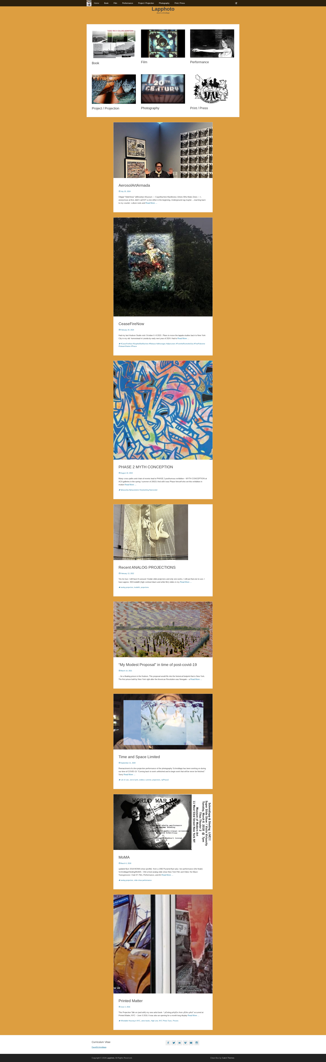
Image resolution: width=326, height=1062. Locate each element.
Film (115, 3)
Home (96, 3)
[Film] (163, 43)
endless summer (145, 780)
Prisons (175, 1021)
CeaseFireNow (131, 324)
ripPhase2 (165, 780)
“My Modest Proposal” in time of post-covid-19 (158, 665)
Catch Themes (228, 1058)
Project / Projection (146, 3)
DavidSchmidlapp (99, 1047)
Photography (164, 3)
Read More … (151, 203)
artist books (145, 1021)
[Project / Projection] (114, 89)
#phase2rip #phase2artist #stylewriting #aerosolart (139, 490)
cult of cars (125, 780)
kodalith (137, 587)
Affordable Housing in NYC (130, 1021)
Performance (127, 3)
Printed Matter (131, 1001)
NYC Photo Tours (165, 1021)
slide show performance (143, 880)
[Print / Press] (212, 89)
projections (145, 587)
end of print (134, 780)
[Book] (114, 44)
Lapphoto (163, 9)
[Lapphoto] (89, 3)
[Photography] (163, 88)
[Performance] (212, 43)
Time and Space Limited (139, 757)
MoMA (124, 857)
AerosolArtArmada (134, 185)
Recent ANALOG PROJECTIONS (147, 567)
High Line (154, 1021)
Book (106, 3)
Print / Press (180, 3)
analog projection (127, 587)
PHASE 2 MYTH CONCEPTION (146, 467)
